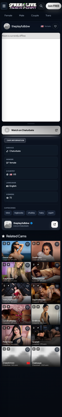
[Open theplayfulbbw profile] (8, 224)
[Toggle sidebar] (4, 6)
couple (35, 15)
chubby (31, 213)
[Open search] (41, 6)
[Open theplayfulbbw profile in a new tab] (54, 224)
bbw (8, 213)
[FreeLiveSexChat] (23, 6)
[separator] (31, 124)
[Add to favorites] (55, 26)
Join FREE (53, 6)
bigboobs (19, 213)
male (21, 15)
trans (48, 15)
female (8, 15)
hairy (41, 213)
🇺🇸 (42, 26)
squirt (51, 213)
